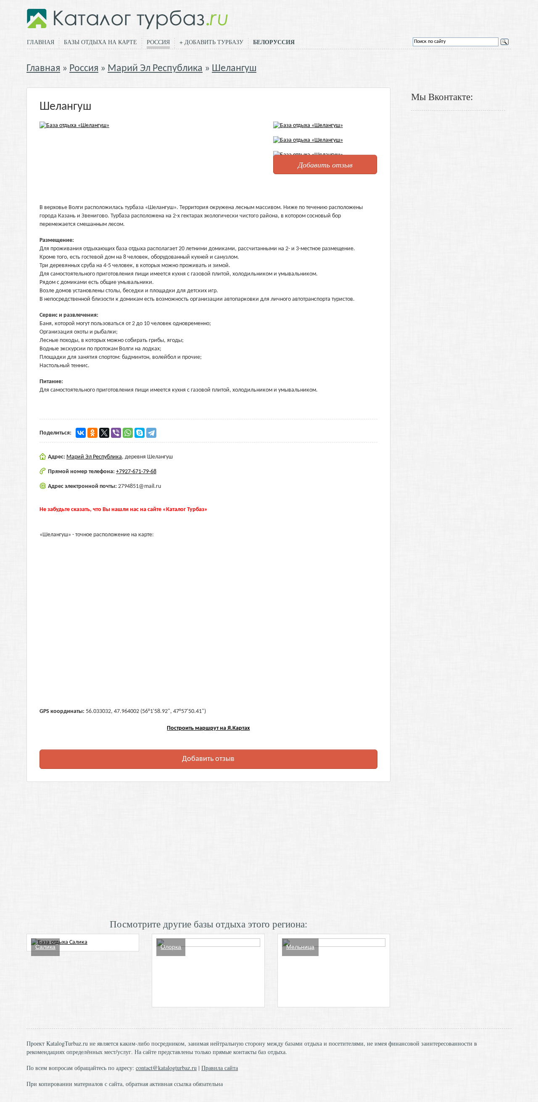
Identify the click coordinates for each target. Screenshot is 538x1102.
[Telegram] (151, 433)
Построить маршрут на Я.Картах (208, 728)
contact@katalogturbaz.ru (166, 1068)
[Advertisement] (208, 849)
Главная (40, 42)
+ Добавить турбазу (211, 42)
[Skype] (139, 433)
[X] (104, 433)
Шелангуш (234, 69)
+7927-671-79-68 (136, 472)
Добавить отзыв (325, 164)
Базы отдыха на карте (100, 42)
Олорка (171, 946)
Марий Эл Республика (155, 69)
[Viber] (116, 433)
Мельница (300, 946)
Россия (158, 42)
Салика (45, 946)
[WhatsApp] (128, 433)
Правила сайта (219, 1068)
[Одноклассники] (92, 433)
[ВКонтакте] (81, 433)
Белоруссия (274, 42)
